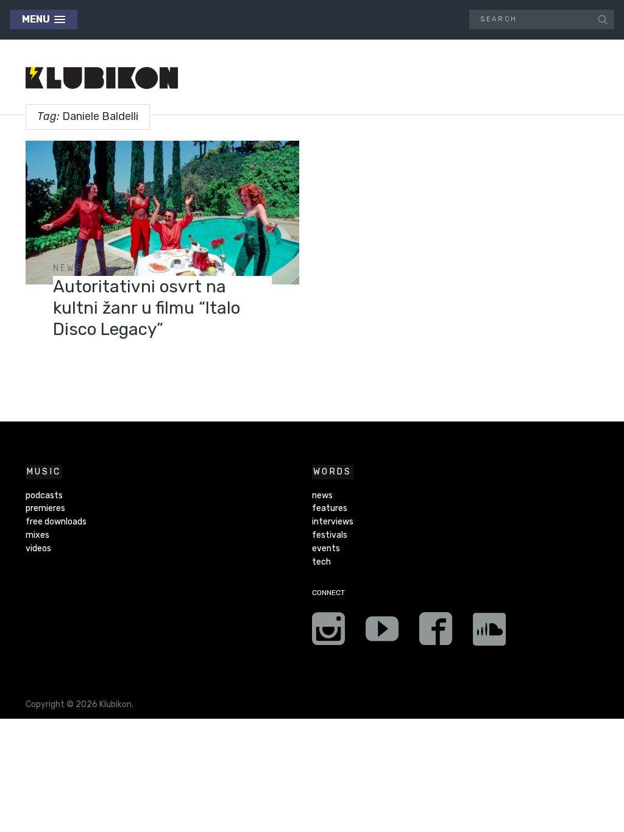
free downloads (56, 521)
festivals (329, 535)
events (326, 548)
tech (321, 562)
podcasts (44, 495)
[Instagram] (328, 632)
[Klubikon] (102, 78)
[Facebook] (435, 632)
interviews (332, 521)
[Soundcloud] (489, 632)
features (329, 508)
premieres (45, 508)
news (68, 268)
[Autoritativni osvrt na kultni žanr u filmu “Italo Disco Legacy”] (162, 212)
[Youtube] (382, 632)
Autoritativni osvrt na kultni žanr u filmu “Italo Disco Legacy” (146, 308)
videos (38, 548)
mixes (37, 535)
